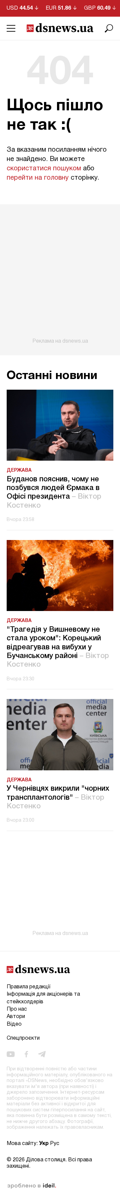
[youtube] (10, 1054)
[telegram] (41, 1054)
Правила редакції (28, 987)
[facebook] (26, 1054)
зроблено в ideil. (32, 1186)
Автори (16, 1016)
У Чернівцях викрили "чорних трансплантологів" (58, 797)
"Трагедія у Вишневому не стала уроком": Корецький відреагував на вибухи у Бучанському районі (58, 647)
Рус (54, 1143)
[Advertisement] (60, 274)
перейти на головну (38, 178)
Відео (14, 1024)
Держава (19, 470)
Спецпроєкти (23, 1038)
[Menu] (11, 28)
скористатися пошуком (44, 169)
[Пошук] (109, 28)
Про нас (17, 1009)
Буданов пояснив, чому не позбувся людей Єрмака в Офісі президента (54, 492)
